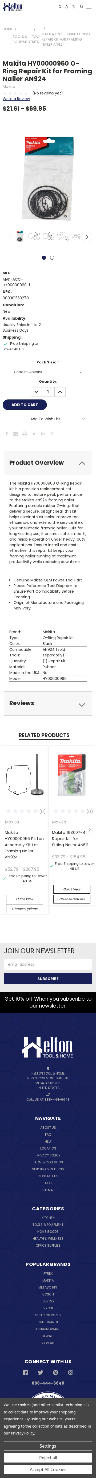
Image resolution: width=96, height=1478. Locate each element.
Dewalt (48, 1336)
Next (87, 237)
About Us (48, 1127)
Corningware (48, 1329)
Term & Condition (48, 1162)
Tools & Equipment (48, 1224)
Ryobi (48, 1308)
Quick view (24, 899)
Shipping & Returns (48, 1169)
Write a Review (16, 98)
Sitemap (48, 1190)
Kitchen (48, 1217)
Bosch (48, 1294)
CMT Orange (48, 1322)
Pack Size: (48, 362)
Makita (48, 1280)
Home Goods (48, 1231)
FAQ (48, 1134)
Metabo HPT (48, 1287)
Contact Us (48, 1176)
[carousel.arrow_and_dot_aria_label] (52, 258)
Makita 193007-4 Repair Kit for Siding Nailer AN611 (70, 838)
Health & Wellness (48, 1238)
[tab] (48, 463)
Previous (10, 237)
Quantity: (48, 381)
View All (48, 1343)
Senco (48, 1301)
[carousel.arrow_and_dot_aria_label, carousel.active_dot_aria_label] (44, 258)
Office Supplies (48, 1245)
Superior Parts (48, 1315)
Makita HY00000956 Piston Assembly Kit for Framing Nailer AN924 (24, 845)
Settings (48, 1446)
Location (48, 1148)
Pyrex (48, 1273)
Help (48, 1141)
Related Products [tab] (44, 735)
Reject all (48, 1458)
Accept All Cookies (48, 1469)
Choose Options (24, 908)
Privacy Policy (48, 1155)
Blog (48, 1183)
